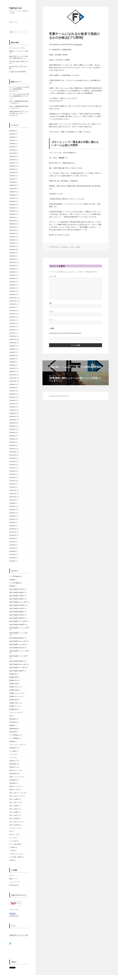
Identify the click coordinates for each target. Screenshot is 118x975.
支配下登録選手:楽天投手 (16, 648)
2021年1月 (12, 333)
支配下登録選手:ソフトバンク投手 (19, 628)
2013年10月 (12, 558)
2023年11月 (12, 224)
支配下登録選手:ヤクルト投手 (17, 602)
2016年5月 (12, 513)
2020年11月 (12, 339)
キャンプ (11, 838)
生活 (10, 716)
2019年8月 (12, 387)
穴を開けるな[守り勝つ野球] (17, 72)
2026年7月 (12, 134)
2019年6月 (12, 394)
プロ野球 (11, 847)
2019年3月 (12, 404)
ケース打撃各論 (13, 735)
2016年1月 (12, 526)
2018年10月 (12, 420)
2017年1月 (12, 487)
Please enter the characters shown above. (65, 333)
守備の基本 (12, 722)
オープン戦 (12, 841)
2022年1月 (12, 294)
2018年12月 (12, 413)
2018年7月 (12, 429)
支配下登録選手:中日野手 (16, 615)
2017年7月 (12, 468)
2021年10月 (12, 304)
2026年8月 (12, 131)
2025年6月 (12, 166)
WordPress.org (14, 885)
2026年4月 (12, 143)
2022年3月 (12, 288)
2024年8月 (12, 195)
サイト (51, 320)
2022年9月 (12, 269)
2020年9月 (12, 346)
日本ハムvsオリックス (15, 796)
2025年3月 (12, 176)
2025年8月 (12, 160)
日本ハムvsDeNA (14, 825)
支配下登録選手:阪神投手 (16, 592)
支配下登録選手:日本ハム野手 (17, 664)
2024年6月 (12, 201)
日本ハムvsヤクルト (15, 822)
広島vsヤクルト (13, 770)
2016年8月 (12, 503)
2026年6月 (12, 137)
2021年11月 (12, 301)
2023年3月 (12, 249)
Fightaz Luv (15, 7)
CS (10, 831)
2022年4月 (12, 285)
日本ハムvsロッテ (14, 802)
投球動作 (11, 725)
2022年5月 (12, 282)
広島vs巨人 (12, 761)
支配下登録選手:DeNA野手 (17, 624)
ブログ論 (11, 850)
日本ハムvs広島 (13, 818)
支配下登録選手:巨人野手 (16, 608)
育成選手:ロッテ (14, 706)
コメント (52, 276)
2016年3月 (12, 519)
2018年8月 (12, 426)
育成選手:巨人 (13, 674)
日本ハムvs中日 (13, 815)
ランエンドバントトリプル (17, 48)
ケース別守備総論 (14, 583)
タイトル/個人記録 (14, 844)
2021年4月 (12, 323)
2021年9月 (12, 307)
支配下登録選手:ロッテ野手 (17, 667)
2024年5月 (12, 204)
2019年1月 (12, 410)
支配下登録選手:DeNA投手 (17, 605)
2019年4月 (12, 400)
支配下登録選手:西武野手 (16, 661)
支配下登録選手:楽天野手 (16, 671)
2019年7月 (12, 391)
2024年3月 (12, 211)
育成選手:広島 (13, 684)
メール (51, 311)
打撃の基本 (12, 732)
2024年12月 (12, 182)
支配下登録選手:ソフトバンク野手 (19, 651)
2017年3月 (12, 481)
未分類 (11, 860)
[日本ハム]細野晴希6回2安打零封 (18, 101)
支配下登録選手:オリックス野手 (18, 656)
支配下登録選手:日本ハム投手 (17, 641)
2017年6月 (12, 471)
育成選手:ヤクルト (14, 687)
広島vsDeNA (13, 773)
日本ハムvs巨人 (13, 809)
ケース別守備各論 (14, 576)
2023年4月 (12, 246)
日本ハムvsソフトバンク (16, 793)
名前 (50, 303)
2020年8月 (12, 349)
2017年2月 (12, 484)
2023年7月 (12, 237)
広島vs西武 (12, 780)
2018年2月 (12, 445)
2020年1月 (12, 371)
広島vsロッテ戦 (13, 789)
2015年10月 (12, 535)
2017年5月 (12, 474)
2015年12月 (12, 529)
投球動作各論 (13, 728)
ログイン (11, 875)
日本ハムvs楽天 (13, 806)
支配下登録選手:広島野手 (16, 618)
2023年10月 (12, 227)
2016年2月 (12, 522)
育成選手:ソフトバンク (15, 693)
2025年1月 (12, 179)
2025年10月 (12, 153)
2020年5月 (12, 359)
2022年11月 (12, 262)
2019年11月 (12, 378)
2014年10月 (12, 551)
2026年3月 (12, 147)
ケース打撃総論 (13, 738)
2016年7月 (12, 506)
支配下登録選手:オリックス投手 (18, 633)
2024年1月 (12, 217)
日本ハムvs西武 (13, 799)
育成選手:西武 (13, 700)
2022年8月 (12, 272)
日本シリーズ (13, 834)
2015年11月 (12, 532)
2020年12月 (12, 336)
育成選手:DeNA (13, 690)
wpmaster (78, 44)
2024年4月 (12, 208)
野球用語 (11, 586)
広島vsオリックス (14, 786)
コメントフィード (14, 882)
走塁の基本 (12, 719)
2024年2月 (12, 214)
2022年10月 (12, 265)
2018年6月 (12, 432)
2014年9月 (12, 554)
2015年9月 (12, 538)
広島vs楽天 (12, 783)
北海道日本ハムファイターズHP (18, 935)
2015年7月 (12, 542)
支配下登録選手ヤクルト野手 (17, 621)
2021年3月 (12, 326)
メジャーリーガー (14, 712)
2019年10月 (12, 381)
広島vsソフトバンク (15, 777)
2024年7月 (12, 198)
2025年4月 (12, 172)
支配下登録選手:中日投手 (16, 596)
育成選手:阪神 (13, 677)
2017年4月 (12, 477)
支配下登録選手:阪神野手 (16, 612)
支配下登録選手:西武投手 (16, 638)
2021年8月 (12, 310)
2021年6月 (12, 317)
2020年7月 (12, 352)
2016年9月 (12, 500)
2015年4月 (12, 545)
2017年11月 (12, 455)
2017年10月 (12, 458)
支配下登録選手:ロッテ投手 (17, 644)
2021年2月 (12, 330)
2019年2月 (12, 407)
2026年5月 (12, 140)
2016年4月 (12, 516)
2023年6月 (12, 240)
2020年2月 (12, 368)
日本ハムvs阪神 (13, 812)
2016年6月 (12, 509)
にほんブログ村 (13, 916)
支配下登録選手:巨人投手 (16, 589)
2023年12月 (12, 221)
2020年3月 (12, 365)
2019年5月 (12, 397)
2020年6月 (12, 355)
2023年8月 (12, 233)
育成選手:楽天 (13, 709)
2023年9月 (12, 230)
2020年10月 (12, 343)
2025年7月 (12, 163)
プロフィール (13, 22)
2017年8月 (12, 465)
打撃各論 (11, 741)
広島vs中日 (12, 767)
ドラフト (11, 754)
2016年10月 (12, 497)
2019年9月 (12, 384)
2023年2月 (12, 253)
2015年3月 (12, 548)
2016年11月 (12, 493)
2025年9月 (12, 156)
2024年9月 (12, 192)
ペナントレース (13, 828)
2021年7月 (12, 314)
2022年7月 (12, 275)
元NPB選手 (12, 748)
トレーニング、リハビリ (16, 745)
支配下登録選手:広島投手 (16, 599)
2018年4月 (12, 439)
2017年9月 (12, 461)
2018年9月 (12, 423)
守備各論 (11, 579)
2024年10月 (12, 188)
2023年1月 (12, 256)
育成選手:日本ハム (14, 703)
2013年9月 (12, 561)
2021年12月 (12, 298)
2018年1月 (12, 448)
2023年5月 (12, 243)
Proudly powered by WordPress (59, 396)
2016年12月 (12, 490)
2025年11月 (12, 150)
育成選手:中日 (13, 680)
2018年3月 (12, 442)
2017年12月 (12, 452)
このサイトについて (15, 854)
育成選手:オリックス (15, 696)
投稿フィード (13, 879)
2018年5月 (12, 436)
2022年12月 (12, 259)
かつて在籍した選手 (15, 857)
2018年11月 (12, 416)
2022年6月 (12, 278)
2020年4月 (12, 362)
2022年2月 (12, 291)
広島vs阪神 (12, 764)
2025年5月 (12, 169)
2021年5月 (12, 320)
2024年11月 (12, 185)
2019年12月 (12, 375)
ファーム (11, 757)
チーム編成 (12, 751)
